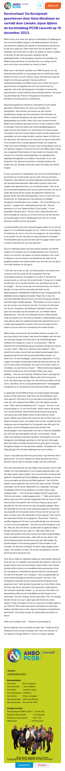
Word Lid (53, 5)
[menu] (40, 6)
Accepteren (24, 765)
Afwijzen (42, 765)
